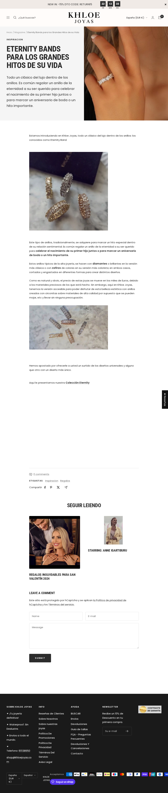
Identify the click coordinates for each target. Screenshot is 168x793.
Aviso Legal (45, 762)
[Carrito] (159, 17)
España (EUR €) (135, 17)
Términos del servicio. (61, 604)
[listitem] (45, 487)
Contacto (77, 753)
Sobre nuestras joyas (48, 726)
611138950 (24, 750)
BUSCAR (76, 713)
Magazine (19, 32)
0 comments (41, 474)
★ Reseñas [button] (165, 399)
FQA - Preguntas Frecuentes (81, 736)
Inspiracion (15, 39)
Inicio (9, 32)
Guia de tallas (79, 729)
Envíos (74, 718)
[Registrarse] (127, 731)
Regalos (65, 480)
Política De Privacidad (45, 745)
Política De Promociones (47, 735)
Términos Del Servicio (46, 754)
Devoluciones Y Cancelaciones (80, 746)
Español (28, 775)
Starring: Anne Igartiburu (107, 550)
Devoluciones (79, 724)
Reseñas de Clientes (51, 713)
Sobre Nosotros (48, 718)
